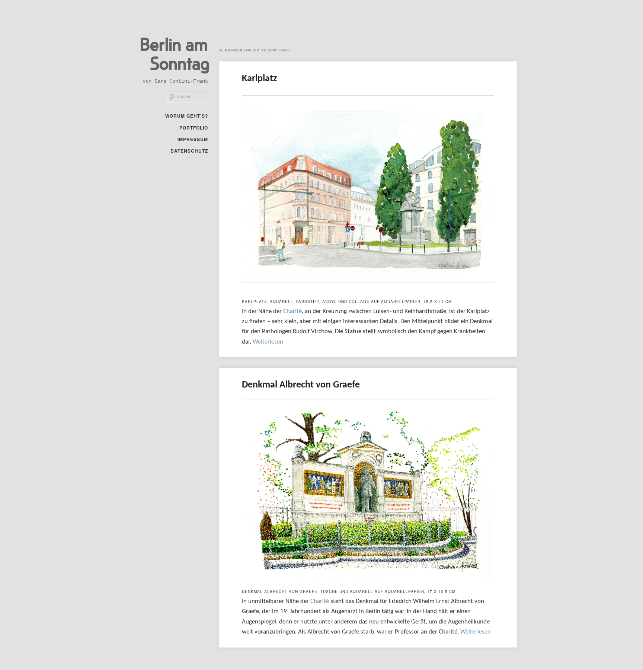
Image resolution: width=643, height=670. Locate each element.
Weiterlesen (268, 342)
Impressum (192, 139)
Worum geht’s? (186, 115)
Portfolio (193, 127)
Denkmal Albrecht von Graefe (301, 385)
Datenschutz (189, 150)
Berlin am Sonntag (174, 53)
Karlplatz (259, 79)
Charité (292, 311)
